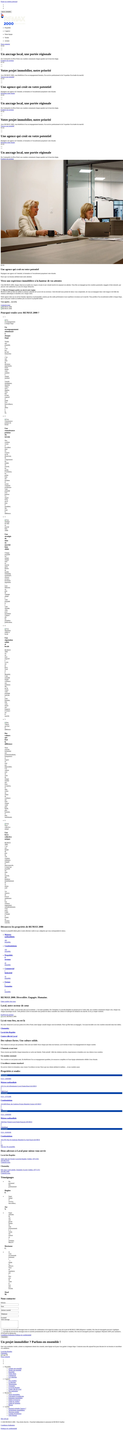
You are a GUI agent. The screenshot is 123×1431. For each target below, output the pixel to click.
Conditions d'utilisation (8, 1335)
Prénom (3, 1303)
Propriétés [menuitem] (8, 28)
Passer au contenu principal (9, 1)
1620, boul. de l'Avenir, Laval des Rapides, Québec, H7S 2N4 (20, 1159)
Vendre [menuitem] (7, 37)
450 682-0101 (5, 1160)
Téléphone (4, 1314)
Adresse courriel (6, 1310)
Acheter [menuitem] (7, 41)
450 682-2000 (5, 1171)
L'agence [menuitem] (7, 31)
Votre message (5, 1319)
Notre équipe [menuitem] (8, 34)
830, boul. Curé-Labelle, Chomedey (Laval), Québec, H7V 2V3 (20, 1170)
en (1, 13)
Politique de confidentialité (23, 1335)
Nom (2, 1306)
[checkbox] (61, 1330)
